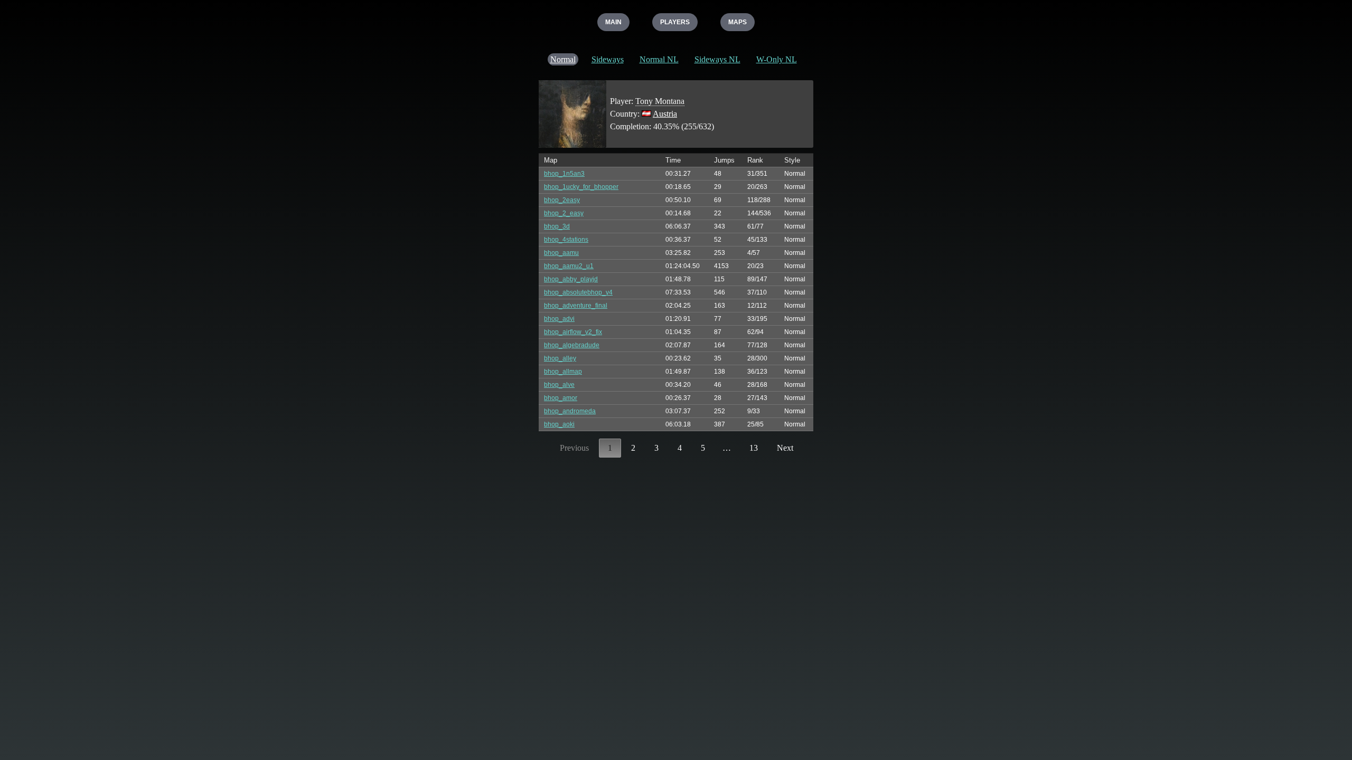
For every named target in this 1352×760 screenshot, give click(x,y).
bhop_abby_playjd (571, 279)
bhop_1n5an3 (564, 173)
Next (785, 447)
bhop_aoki (559, 424)
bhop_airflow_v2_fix (573, 332)
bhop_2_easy (564, 213)
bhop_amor (560, 398)
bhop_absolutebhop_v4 (578, 292)
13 (753, 447)
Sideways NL (717, 59)
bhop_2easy (562, 200)
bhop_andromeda (570, 411)
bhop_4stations (566, 239)
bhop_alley (560, 358)
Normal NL (659, 59)
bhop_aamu (561, 252)
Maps (737, 22)
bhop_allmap (563, 371)
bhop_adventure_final (575, 305)
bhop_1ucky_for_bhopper (581, 187)
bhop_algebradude (571, 345)
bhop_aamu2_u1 (569, 266)
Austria (665, 113)
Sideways (608, 59)
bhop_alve (559, 384)
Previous (574, 447)
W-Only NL (776, 59)
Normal (563, 59)
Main (613, 22)
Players (675, 22)
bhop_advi (559, 318)
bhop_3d (557, 226)
